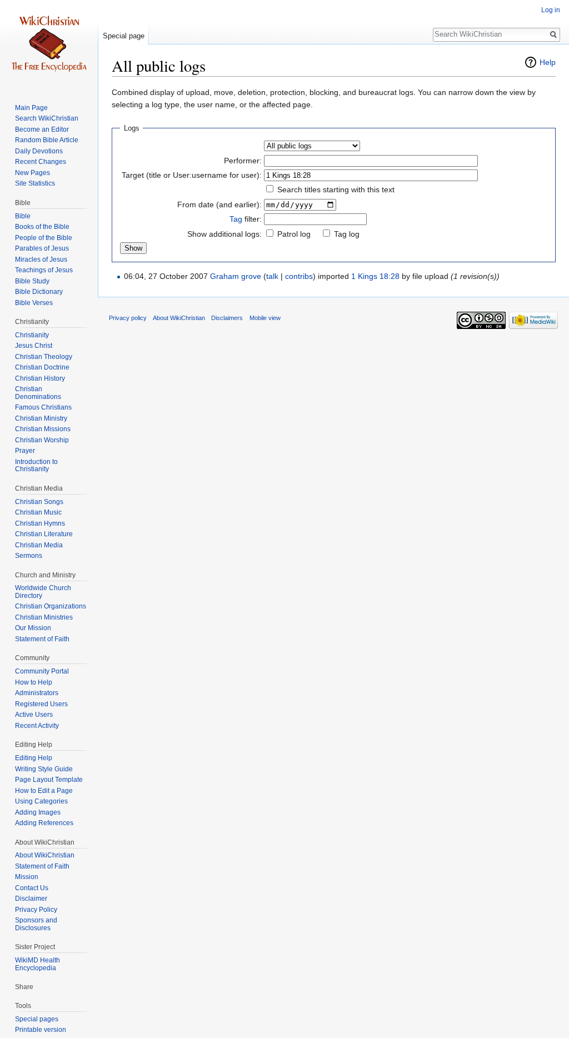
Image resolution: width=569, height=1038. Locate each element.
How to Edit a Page (44, 791)
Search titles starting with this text (336, 189)
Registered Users (41, 704)
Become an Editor (42, 129)
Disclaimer (31, 898)
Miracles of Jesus (41, 259)
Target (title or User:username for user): (192, 175)
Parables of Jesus (42, 248)
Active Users (34, 714)
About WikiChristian (44, 855)
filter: (245, 218)
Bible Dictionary (39, 292)
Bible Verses (34, 303)
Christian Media (39, 545)
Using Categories (41, 801)
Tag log (347, 233)
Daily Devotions (39, 151)
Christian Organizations (50, 606)
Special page (123, 36)
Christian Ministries (44, 617)
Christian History (40, 378)
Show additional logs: (224, 233)
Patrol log (294, 233)
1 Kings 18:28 (375, 276)
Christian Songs (39, 502)
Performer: (243, 160)
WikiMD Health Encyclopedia (37, 964)
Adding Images (38, 812)
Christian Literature (44, 534)
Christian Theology (43, 357)
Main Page (31, 108)
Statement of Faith (42, 639)
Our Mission (33, 628)
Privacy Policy (36, 910)
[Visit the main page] (48, 44)
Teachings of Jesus (44, 270)
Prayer (25, 451)
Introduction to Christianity (36, 465)
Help (548, 62)
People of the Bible (43, 238)
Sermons (28, 556)
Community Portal (42, 671)
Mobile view (265, 318)
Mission (26, 877)
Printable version (40, 1030)
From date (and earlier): (219, 204)
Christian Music (38, 512)
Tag (235, 218)
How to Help (33, 682)
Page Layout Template (49, 780)
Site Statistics (35, 183)
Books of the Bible (42, 227)
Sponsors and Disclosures (36, 924)
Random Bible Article (46, 140)
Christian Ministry (41, 418)
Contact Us (31, 888)
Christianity (32, 335)
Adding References (44, 823)
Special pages (36, 1019)
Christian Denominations (38, 393)
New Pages (32, 173)
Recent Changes (40, 162)
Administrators (36, 693)
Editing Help (33, 758)
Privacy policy (128, 318)
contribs (299, 276)
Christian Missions (43, 429)
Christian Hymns (40, 523)
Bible (23, 216)
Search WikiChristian (46, 118)
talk (272, 276)
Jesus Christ (33, 346)
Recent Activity (37, 726)
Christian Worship (42, 440)
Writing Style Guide (44, 769)
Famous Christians (43, 407)
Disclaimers (227, 318)
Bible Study (32, 281)
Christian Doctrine (42, 367)
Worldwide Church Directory (43, 592)
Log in (550, 10)
